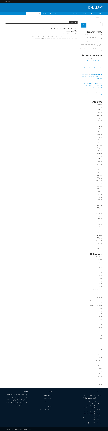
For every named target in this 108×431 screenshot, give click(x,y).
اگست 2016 (99, 246)
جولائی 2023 (99, 188)
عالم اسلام (78, 13)
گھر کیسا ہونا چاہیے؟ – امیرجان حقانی (91, 34)
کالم (96, 13)
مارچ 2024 (99, 167)
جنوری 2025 (99, 139)
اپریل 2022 (99, 229)
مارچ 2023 (99, 199)
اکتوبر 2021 (99, 235)
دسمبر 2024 (99, 142)
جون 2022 (100, 224)
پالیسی (49, 403)
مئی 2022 (100, 227)
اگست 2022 (99, 218)
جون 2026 (100, 109)
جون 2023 (100, 191)
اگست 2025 (99, 120)
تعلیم (72, 13)
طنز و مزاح (56, 13)
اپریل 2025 (99, 131)
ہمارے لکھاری (47, 411)
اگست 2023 (99, 186)
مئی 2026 (100, 112)
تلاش (101, 22)
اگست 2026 (99, 104)
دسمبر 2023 (99, 175)
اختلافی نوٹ (75, 25)
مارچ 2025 (99, 134)
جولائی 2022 (99, 221)
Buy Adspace (47, 395)
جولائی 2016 (99, 248)
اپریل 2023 (99, 197)
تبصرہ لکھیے (66, 33)
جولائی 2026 (99, 107)
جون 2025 (100, 126)
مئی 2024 (100, 161)
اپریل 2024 (99, 164)
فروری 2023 (99, 202)
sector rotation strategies (96, 74)
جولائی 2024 (99, 156)
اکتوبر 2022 (99, 213)
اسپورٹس (63, 13)
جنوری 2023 (99, 205)
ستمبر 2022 (99, 216)
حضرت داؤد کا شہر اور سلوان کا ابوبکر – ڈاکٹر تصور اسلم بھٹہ (91, 76)
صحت (68, 13)
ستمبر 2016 (99, 243)
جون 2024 (100, 158)
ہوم (101, 17)
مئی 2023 (100, 194)
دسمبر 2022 (99, 207)
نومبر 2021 (99, 232)
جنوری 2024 (99, 172)
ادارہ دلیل (47, 400)
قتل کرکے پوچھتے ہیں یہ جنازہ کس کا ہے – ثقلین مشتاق (56, 29)
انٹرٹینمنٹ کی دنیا (47, 13)
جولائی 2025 (99, 123)
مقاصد (49, 406)
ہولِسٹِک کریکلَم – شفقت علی (93, 401)
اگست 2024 (99, 153)
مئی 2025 (100, 128)
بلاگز (100, 13)
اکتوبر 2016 (99, 240)
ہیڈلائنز (91, 13)
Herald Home (47, 398)
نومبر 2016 (99, 237)
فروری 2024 (99, 169)
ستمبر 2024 (99, 150)
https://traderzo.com (97, 58)
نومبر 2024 (99, 145)
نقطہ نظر (85, 13)
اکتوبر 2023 (99, 180)
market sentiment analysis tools (94, 83)
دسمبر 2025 (99, 118)
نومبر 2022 (99, 210)
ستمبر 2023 (99, 183)
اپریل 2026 (99, 115)
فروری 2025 (99, 137)
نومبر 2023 (99, 178)
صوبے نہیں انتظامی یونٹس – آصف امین (92, 41)
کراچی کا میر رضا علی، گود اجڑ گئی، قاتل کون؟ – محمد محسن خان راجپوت (91, 60)
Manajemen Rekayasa (97, 67)
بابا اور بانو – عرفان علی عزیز (92, 417)
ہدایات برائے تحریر (45, 409)
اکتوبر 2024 (99, 148)
